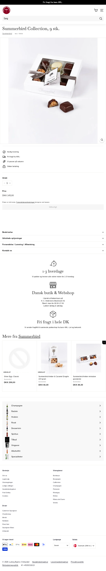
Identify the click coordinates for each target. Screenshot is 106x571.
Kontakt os (7, 251)
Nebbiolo (5, 521)
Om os (4, 475)
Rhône (55, 496)
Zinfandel (5, 531)
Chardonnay (6, 514)
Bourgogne (57, 479)
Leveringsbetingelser (59, 562)
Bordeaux (56, 475)
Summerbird (7, 34)
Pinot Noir (5, 524)
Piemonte (56, 489)
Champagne (57, 486)
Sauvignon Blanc (8, 527)
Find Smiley (6, 492)
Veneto (55, 502)
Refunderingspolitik (10, 565)
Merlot (4, 517)
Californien (56, 482)
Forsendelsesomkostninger (25, 202)
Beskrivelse (7, 232)
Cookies (5, 496)
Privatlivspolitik (77, 562)
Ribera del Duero (59, 499)
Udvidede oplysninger (12, 238)
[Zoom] (101, 139)
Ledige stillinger (7, 486)
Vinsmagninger (7, 482)
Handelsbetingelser (9, 489)
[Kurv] (96, 10)
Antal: (5, 178)
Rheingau (56, 492)
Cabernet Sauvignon (9, 511)
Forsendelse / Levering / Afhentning (18, 244)
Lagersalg (5, 479)
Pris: (4, 191)
